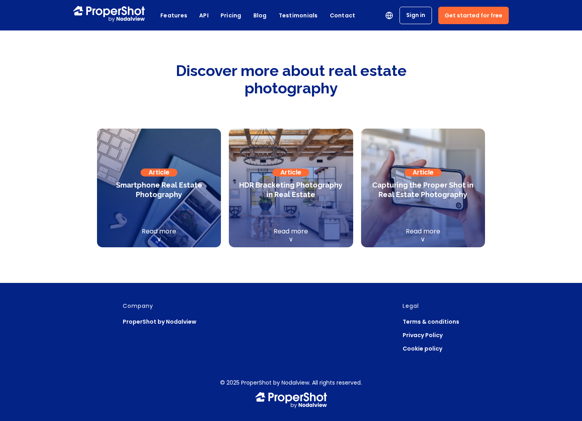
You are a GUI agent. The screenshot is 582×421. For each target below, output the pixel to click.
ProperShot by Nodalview (159, 322)
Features (173, 15)
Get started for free (473, 15)
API (204, 15)
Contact (343, 15)
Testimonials (298, 15)
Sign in (415, 15)
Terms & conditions (431, 322)
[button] (389, 15)
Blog (260, 15)
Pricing (231, 15)
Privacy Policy (423, 335)
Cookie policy (422, 348)
